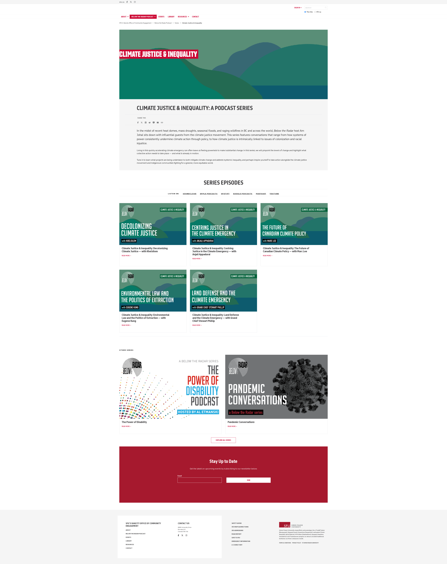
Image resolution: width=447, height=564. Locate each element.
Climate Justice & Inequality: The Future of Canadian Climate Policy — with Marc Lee (286, 250)
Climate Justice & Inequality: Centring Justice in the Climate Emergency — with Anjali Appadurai (214, 251)
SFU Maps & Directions (240, 527)
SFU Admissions (237, 530)
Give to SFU (236, 538)
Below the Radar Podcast (142, 17)
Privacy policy (296, 543)
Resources (182, 17)
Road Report (236, 534)
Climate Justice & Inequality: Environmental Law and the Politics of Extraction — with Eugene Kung (145, 318)
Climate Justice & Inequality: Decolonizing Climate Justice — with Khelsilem (145, 250)
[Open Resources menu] (188, 17)
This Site (309, 12)
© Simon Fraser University (310, 543)
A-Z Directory (237, 545)
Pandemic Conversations (241, 422)
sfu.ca (121, 2)
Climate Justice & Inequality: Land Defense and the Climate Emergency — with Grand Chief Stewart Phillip (215, 318)
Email (180, 476)
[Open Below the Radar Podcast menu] (155, 17)
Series (177, 23)
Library (171, 17)
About (123, 17)
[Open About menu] (128, 17)
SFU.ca (318, 12)
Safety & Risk (237, 523)
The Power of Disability (134, 422)
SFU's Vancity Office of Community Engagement (135, 23)
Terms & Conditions (285, 543)
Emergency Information (241, 541)
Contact (195, 17)
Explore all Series (223, 440)
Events (161, 17)
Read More (126, 256)
